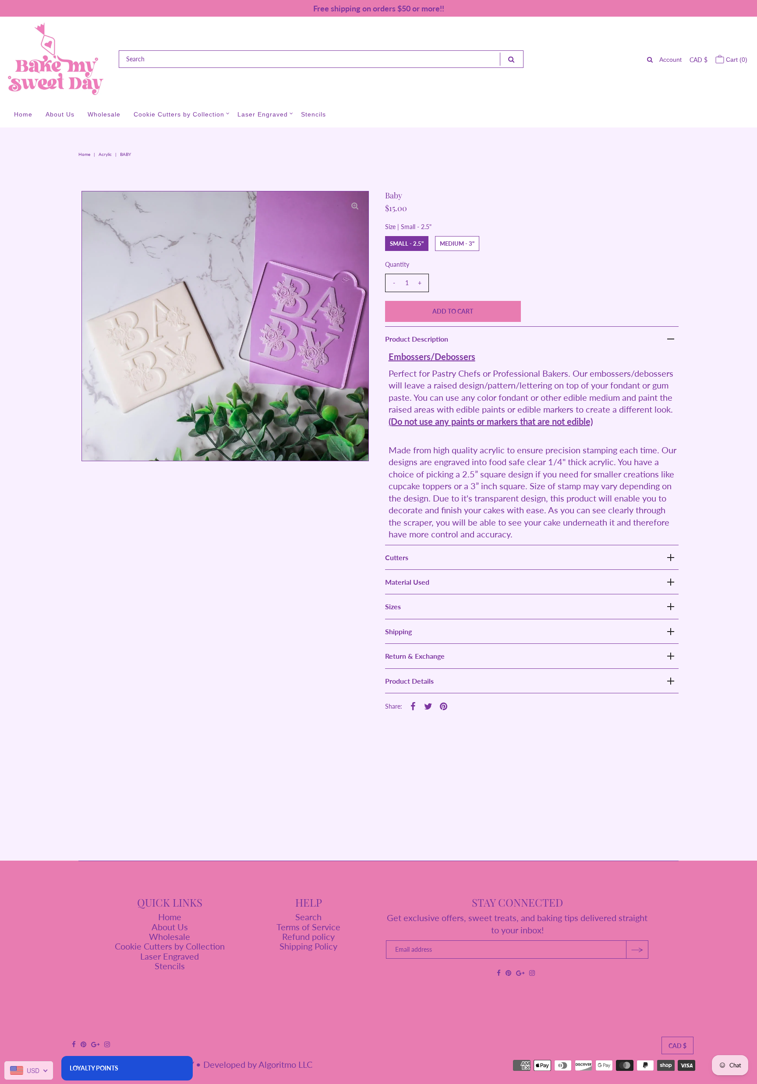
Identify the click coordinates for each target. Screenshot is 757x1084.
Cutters (396, 557)
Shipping (398, 631)
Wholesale (104, 114)
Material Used (407, 582)
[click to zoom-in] (354, 205)
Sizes (393, 606)
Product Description (416, 339)
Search (308, 916)
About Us (60, 114)
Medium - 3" (457, 243)
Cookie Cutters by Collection (179, 114)
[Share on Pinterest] (443, 705)
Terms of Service (308, 927)
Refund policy (308, 936)
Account (670, 59)
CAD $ (698, 60)
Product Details (409, 681)
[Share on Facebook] (413, 705)
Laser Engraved (262, 114)
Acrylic (105, 154)
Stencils (313, 114)
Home (23, 114)
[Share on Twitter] (428, 705)
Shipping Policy (308, 946)
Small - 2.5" (407, 243)
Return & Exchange (415, 656)
